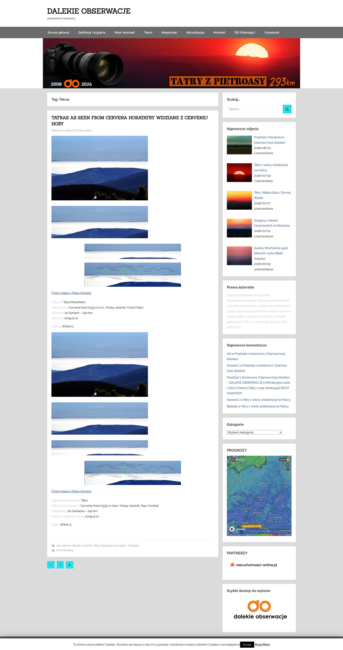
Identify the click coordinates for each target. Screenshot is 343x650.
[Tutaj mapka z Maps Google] (71, 293)
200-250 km (63, 545)
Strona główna (58, 32)
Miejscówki (169, 32)
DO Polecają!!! (245, 32)
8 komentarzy (64, 550)
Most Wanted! (125, 32)
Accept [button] (247, 644)
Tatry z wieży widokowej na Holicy (266, 399)
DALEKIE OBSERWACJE (88, 11)
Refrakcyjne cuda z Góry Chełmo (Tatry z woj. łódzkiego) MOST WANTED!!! (258, 388)
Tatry (96, 545)
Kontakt (219, 32)
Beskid (77, 545)
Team (148, 32)
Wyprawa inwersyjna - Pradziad (119, 545)
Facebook (272, 32)
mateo (88, 130)
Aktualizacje (195, 32)
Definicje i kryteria (91, 32)
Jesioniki (87, 545)
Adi (229, 353)
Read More (262, 644)
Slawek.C (233, 365)
